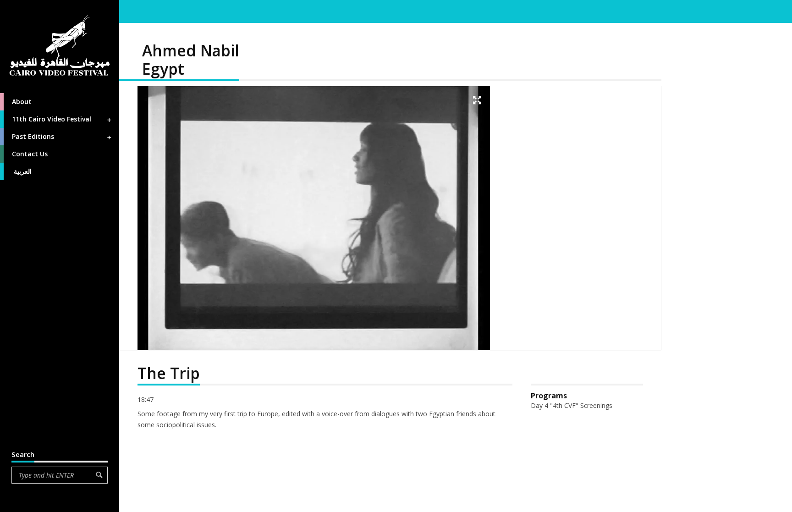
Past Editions (33, 136)
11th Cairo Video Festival (51, 119)
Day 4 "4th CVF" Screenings (571, 405)
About (22, 101)
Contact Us (30, 153)
